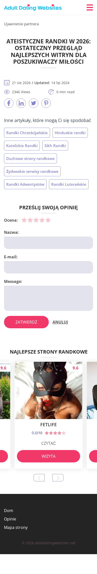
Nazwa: (11, 232)
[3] (36, 220)
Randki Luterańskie (68, 184)
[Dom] (34, 7)
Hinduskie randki (70, 132)
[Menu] (90, 7)
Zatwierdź (26, 322)
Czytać (48, 443)
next (58, 478)
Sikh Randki (55, 145)
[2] (30, 220)
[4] (42, 220)
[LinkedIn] (21, 103)
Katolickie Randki (22, 145)
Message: (13, 281)
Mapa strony (16, 527)
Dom (8, 510)
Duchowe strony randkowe (30, 158)
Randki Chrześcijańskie (27, 132)
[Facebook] (8, 103)
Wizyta (48, 456)
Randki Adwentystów (25, 184)
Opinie (10, 519)
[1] (24, 220)
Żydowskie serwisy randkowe (32, 171)
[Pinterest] (46, 103)
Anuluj (60, 322)
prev (39, 478)
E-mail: (11, 257)
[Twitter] (33, 103)
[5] (48, 220)
